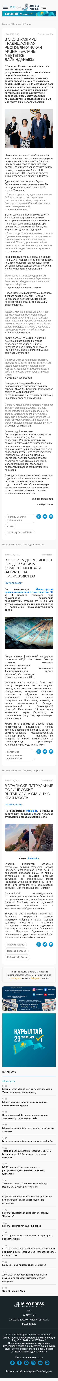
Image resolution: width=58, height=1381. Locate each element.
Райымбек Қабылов (17, 957)
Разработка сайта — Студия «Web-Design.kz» (29, 1371)
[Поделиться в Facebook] (39, 516)
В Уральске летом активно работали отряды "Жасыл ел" (25, 1213)
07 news (27, 24)
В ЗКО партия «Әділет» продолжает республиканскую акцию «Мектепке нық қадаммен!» (23, 1169)
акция (10, 526)
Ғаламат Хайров (15, 944)
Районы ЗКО (29, 1324)
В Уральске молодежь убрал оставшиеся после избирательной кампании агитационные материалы (27, 1198)
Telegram (35, 978)
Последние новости (33, 544)
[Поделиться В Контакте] (51, 516)
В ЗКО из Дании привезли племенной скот (24, 1263)
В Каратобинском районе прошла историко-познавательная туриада (25, 1102)
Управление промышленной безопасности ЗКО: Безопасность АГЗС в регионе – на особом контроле (27, 1153)
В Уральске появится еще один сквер (21, 1224)
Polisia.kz (31, 810)
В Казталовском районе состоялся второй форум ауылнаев (28, 1128)
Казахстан (29, 1315)
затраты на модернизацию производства (15, 755)
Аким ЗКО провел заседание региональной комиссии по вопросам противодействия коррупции (24, 1276)
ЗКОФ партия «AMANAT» (19, 532)
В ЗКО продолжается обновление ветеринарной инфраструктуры (27, 1236)
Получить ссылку (13, 583)
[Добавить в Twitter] (45, 516)
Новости (16, 24)
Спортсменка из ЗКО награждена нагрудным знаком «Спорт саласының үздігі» (25, 1115)
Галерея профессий (33, 770)
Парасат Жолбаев (16, 951)
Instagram (16, 978)
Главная (6, 24)
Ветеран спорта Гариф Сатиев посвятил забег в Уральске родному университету (27, 1089)
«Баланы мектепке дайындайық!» (16, 518)
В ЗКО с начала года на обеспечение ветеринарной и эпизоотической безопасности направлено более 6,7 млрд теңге (29, 1250)
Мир (29, 1310)
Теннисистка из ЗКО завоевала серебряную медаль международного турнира (25, 1183)
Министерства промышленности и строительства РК (29, 591)
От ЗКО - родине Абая (13, 1289)
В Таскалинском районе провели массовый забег (27, 1139)
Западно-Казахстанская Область (29, 1319)
